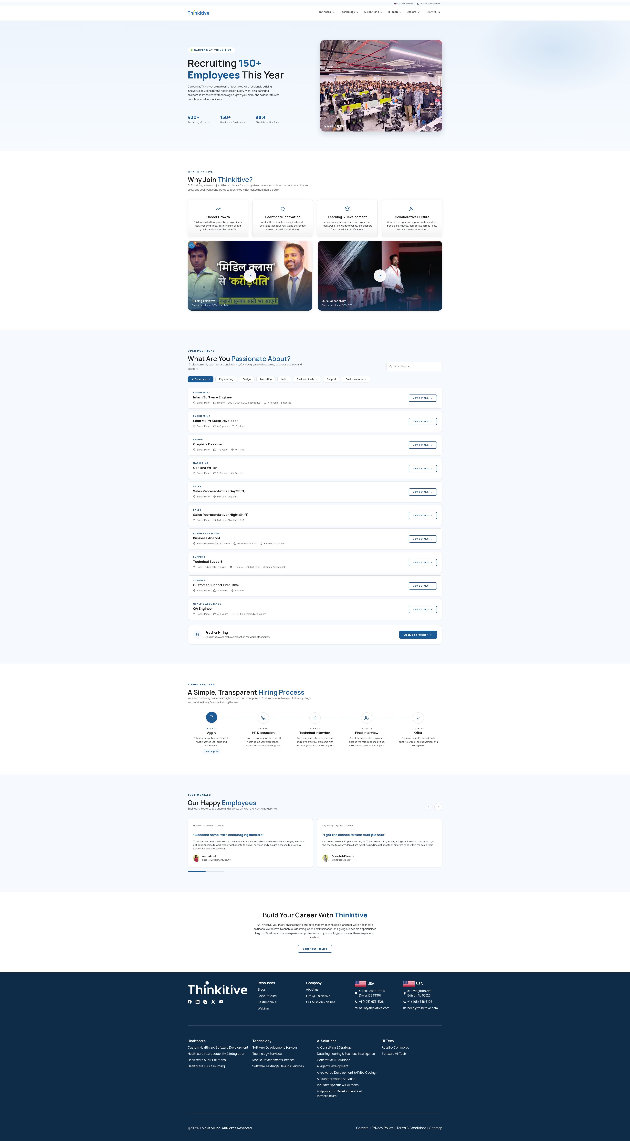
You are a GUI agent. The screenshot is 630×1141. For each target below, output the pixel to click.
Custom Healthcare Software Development (218, 1047)
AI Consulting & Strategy (334, 1047)
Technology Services (267, 1054)
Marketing (266, 379)
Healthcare (324, 12)
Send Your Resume (315, 949)
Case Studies (267, 996)
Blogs (262, 989)
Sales (284, 379)
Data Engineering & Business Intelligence (346, 1054)
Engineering (226, 379)
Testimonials (267, 1002)
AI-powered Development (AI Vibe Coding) (347, 1072)
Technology (348, 12)
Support (331, 379)
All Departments (200, 379)
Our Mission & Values (320, 1002)
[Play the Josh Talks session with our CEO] (250, 275)
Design (247, 379)
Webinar (263, 1008)
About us (312, 989)
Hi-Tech (393, 12)
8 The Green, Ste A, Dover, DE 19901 (372, 993)
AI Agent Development (332, 1066)
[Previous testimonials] (428, 807)
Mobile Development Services (273, 1060)
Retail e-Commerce (395, 1047)
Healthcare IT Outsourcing (206, 1066)
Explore (412, 12)
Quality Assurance (356, 379)
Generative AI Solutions (333, 1060)
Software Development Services (275, 1047)
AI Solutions (371, 12)
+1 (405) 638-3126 (404, 3)
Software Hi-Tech (394, 1054)
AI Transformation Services (336, 1079)
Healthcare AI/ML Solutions (207, 1060)
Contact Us (432, 12)
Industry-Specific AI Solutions (338, 1085)
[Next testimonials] (438, 807)
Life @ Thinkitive (318, 996)
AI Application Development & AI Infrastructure (339, 1093)
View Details (421, 398)
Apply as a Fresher (416, 634)
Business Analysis (307, 379)
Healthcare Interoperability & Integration (216, 1054)
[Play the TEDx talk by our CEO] (380, 275)
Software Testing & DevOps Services (278, 1066)
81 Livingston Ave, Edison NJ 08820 (419, 993)
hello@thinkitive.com (430, 3)
